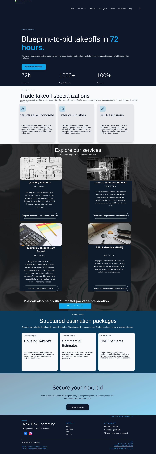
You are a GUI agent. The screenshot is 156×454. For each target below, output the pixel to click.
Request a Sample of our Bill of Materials (110, 288)
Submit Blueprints (78, 407)
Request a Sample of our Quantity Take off (40, 216)
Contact (112, 9)
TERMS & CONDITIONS (123, 446)
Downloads (122, 9)
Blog (130, 9)
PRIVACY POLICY (125, 444)
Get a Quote (103, 9)
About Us (92, 9)
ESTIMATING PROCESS (33, 67)
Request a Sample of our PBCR (40, 288)
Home (72, 9)
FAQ (131, 441)
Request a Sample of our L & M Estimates (110, 216)
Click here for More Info (75, 306)
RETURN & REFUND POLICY (121, 448)
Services (80, 9)
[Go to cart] (139, 8)
